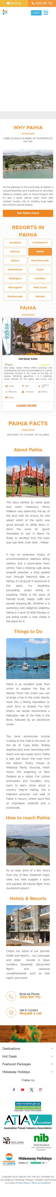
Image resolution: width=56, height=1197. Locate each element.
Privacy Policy (22, 1183)
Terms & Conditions (41, 1183)
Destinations (11, 1048)
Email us (15, 3)
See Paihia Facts (28, 213)
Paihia (28, 308)
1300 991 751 (43, 3)
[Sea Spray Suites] (28, 336)
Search (36, 13)
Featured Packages (16, 1064)
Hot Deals (9, 1056)
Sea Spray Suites (28, 359)
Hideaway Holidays (16, 1072)
